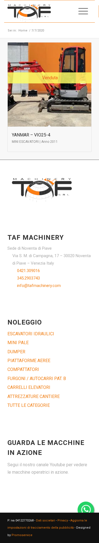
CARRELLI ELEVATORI (28, 387)
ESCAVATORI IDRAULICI (30, 333)
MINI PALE (18, 342)
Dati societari (45, 520)
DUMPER (16, 351)
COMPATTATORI (23, 369)
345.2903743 (28, 278)
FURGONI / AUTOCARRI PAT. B (36, 378)
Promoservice (22, 535)
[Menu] (80, 11)
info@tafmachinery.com (39, 285)
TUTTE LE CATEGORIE (28, 405)
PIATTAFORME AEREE (28, 360)
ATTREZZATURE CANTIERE (33, 396)
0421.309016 (28, 270)
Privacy (62, 520)
